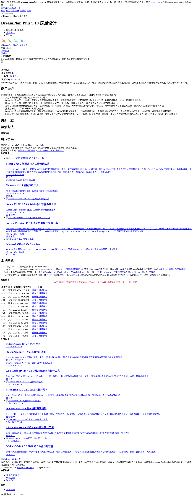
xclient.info (155, 2)
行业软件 (10, 254)
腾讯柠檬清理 (12, 475)
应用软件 (10, 215)
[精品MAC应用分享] (11, 8)
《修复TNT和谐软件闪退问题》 (172, 269)
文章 (13, 10)
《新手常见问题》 (73, 269)
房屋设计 (10, 32)
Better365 (10, 480)
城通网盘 (43, 290)
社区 (17, 10)
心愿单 (23, 10)
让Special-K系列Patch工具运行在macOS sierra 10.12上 (67, 272)
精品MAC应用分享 (26, 150)
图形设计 (14, 76)
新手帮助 (10, 489)
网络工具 (10, 196)
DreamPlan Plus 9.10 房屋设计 (50, 150)
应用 (8, 10)
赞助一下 (5, 53)
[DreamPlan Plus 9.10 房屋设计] (96, 45)
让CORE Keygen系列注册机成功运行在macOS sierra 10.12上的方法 (124, 272)
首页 (3, 10)
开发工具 (10, 236)
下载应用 (5, 51)
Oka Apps (10, 478)
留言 (29, 10)
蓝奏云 (35, 290)
